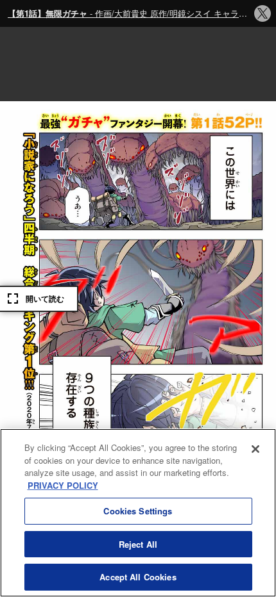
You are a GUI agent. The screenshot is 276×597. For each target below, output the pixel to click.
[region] (138, 513)
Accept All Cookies (137, 577)
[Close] (255, 449)
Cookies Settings (137, 511)
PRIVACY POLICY (63, 485)
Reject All (138, 544)
